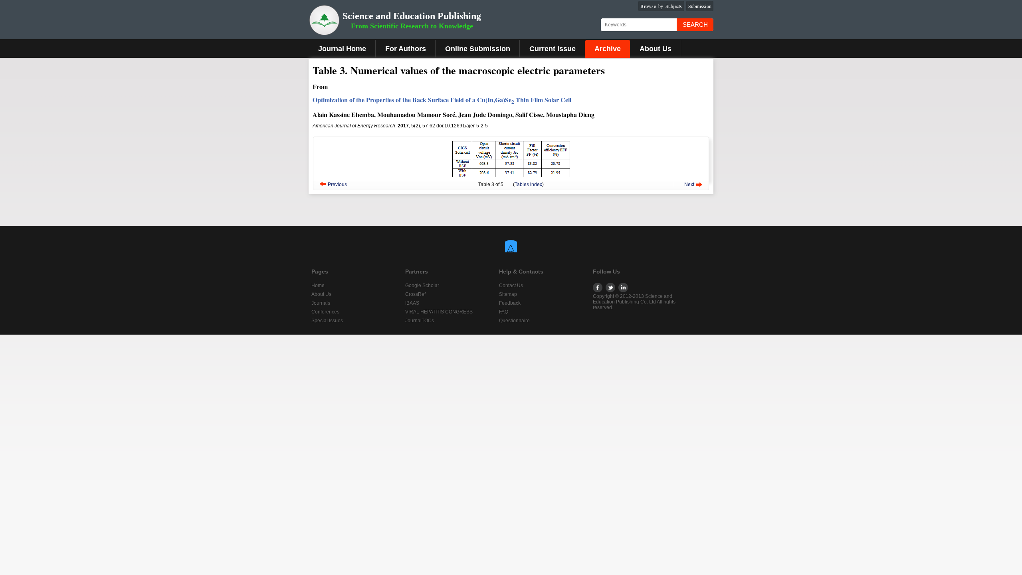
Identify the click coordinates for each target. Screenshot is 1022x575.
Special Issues (327, 320)
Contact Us (511, 285)
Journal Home (342, 49)
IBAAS (412, 303)
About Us (655, 49)
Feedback (510, 303)
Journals (320, 303)
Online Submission (477, 49)
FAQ (503, 312)
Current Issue (552, 49)
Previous (337, 184)
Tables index (528, 184)
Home (318, 285)
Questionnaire (514, 320)
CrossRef (415, 294)
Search (695, 24)
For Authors (405, 49)
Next (689, 184)
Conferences (325, 312)
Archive (607, 49)
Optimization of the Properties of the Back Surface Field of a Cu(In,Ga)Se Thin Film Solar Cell (442, 99)
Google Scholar (422, 285)
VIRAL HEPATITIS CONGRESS (439, 312)
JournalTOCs (419, 320)
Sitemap (508, 294)
